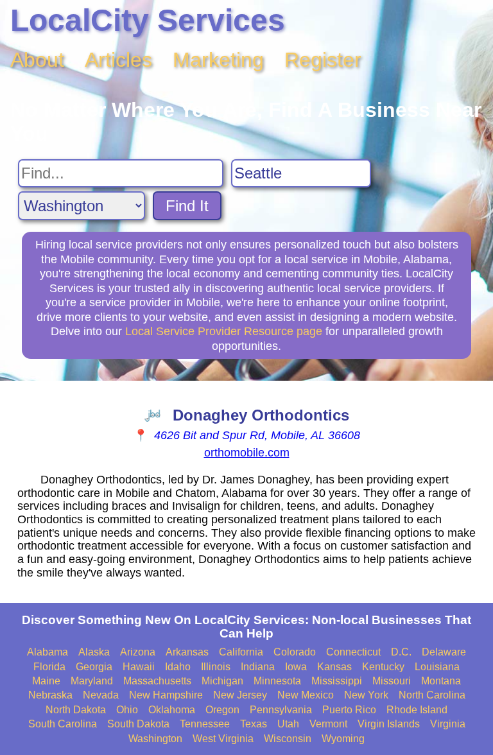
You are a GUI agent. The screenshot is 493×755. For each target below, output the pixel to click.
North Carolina (432, 695)
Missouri (391, 680)
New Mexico (305, 695)
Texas (253, 723)
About (37, 59)
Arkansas (187, 652)
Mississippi (336, 680)
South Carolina (62, 723)
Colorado (294, 652)
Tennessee (205, 723)
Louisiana (437, 666)
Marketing (218, 59)
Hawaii (139, 666)
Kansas (334, 666)
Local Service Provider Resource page (223, 331)
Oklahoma (171, 709)
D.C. (401, 652)
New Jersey (240, 695)
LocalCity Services (147, 20)
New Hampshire (166, 695)
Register (322, 59)
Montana (441, 680)
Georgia (94, 666)
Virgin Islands (389, 723)
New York (366, 695)
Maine (46, 680)
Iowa (296, 666)
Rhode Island (416, 709)
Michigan (222, 680)
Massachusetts (157, 680)
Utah (288, 723)
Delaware (444, 652)
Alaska (94, 652)
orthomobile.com (247, 452)
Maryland (92, 680)
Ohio (127, 709)
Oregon (222, 709)
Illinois (215, 666)
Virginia (447, 723)
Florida (49, 666)
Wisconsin (287, 738)
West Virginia (223, 738)
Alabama (47, 652)
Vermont (328, 723)
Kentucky (383, 666)
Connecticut (353, 652)
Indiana (258, 666)
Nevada (101, 695)
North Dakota (76, 709)
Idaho (178, 666)
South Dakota (138, 723)
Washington (155, 738)
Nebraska (50, 695)
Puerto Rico (349, 709)
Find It (187, 205)
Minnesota (277, 680)
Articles (118, 59)
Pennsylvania (281, 709)
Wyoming (343, 738)
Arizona (137, 652)
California (241, 652)
